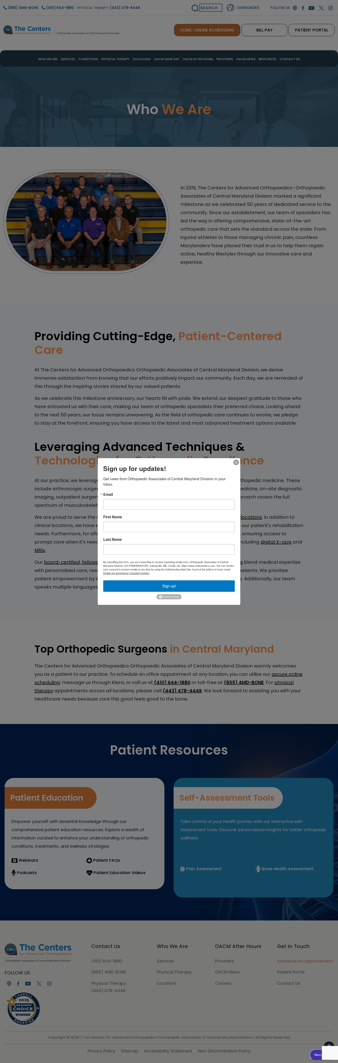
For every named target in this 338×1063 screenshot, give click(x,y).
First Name (112, 517)
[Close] (236, 462)
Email (108, 494)
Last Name (112, 539)
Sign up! (169, 586)
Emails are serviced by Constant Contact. (126, 573)
